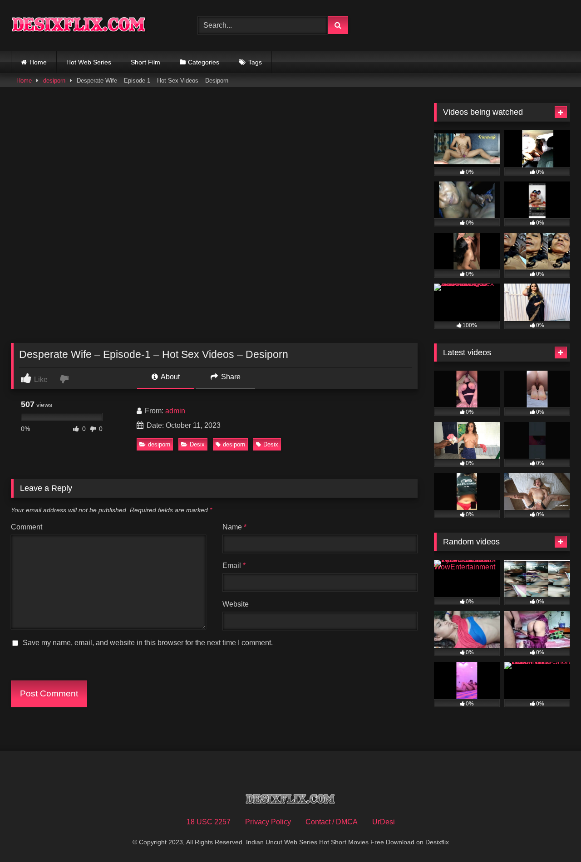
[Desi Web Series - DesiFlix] (79, 25)
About (169, 377)
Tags (255, 62)
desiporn (54, 80)
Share (230, 377)
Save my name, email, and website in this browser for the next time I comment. (148, 642)
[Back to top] (553, 835)
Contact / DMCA (331, 822)
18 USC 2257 (209, 822)
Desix (197, 444)
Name (234, 527)
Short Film (145, 62)
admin (175, 411)
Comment (26, 527)
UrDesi (383, 822)
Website (235, 604)
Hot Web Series (88, 62)
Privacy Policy (268, 822)
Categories (203, 62)
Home (38, 62)
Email (234, 565)
